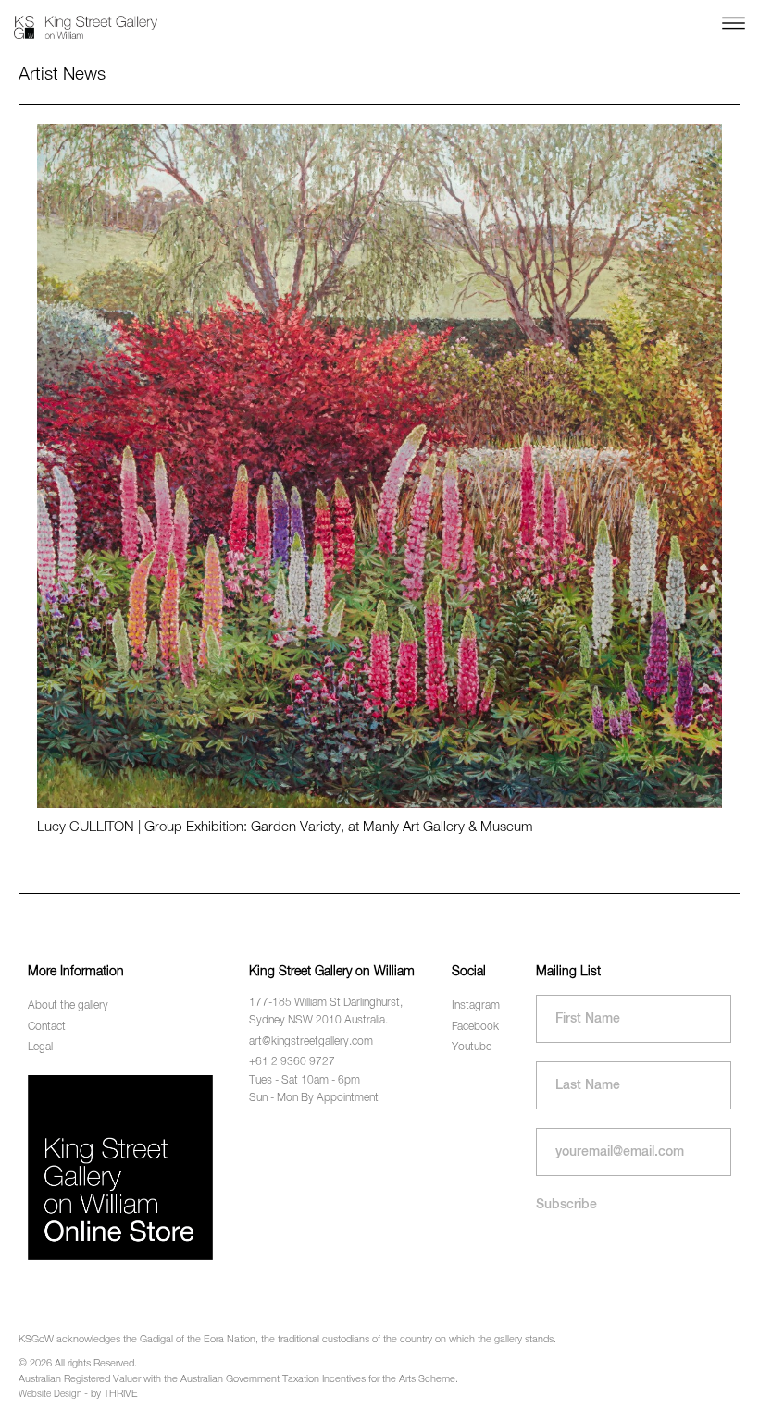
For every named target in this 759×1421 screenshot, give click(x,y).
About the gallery (68, 1005)
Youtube (471, 1047)
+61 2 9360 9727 (292, 1062)
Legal (40, 1047)
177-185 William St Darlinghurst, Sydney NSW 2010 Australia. (326, 1012)
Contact (47, 1027)
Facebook (475, 1027)
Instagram (476, 1005)
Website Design (50, 1394)
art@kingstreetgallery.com (311, 1041)
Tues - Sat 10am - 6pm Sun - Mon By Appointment (314, 1089)
